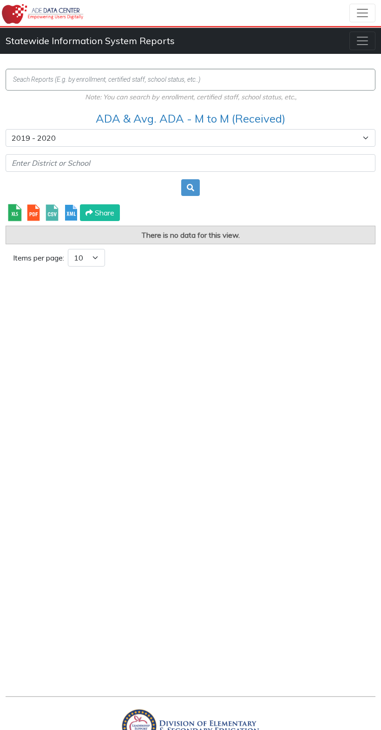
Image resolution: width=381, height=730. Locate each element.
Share (103, 212)
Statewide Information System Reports (90, 40)
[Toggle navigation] (362, 13)
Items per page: (38, 257)
